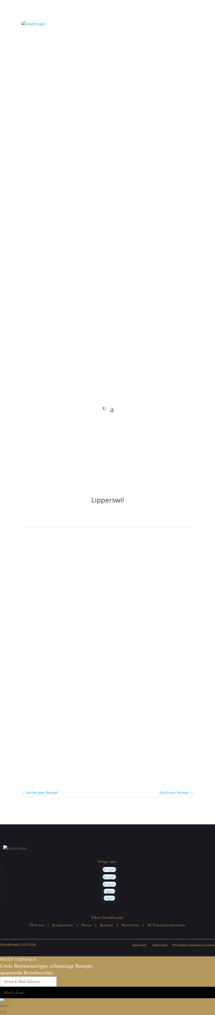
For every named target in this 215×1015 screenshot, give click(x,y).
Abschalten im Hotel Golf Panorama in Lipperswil (100, 680)
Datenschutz (160, 945)
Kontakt (106, 925)
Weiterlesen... (34, 708)
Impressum (139, 945)
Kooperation (62, 925)
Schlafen (29, 673)
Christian (49, 731)
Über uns (37, 925)
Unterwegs (48, 673)
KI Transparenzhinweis (166, 925)
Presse (87, 925)
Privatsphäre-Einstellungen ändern (194, 945)
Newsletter (130, 925)
